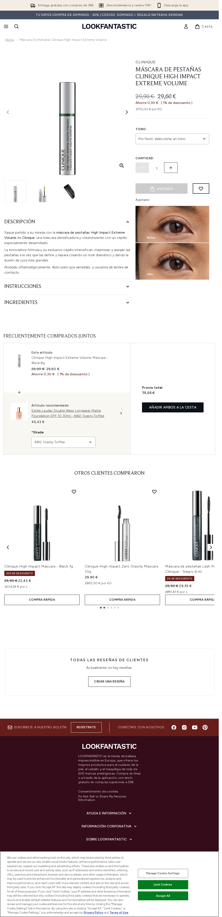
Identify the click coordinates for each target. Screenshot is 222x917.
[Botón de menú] (5, 26)
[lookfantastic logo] (109, 26)
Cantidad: (144, 158)
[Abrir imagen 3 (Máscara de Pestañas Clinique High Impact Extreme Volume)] (69, 191)
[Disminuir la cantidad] (142, 167)
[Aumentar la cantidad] (171, 167)
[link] (186, 26)
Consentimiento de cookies (98, 791)
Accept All (163, 895)
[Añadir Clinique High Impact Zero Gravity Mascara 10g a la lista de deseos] (154, 491)
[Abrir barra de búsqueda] (16, 26)
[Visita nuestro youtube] (194, 727)
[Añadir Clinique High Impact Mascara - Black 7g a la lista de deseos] (74, 491)
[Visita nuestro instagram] (184, 727)
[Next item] (210, 547)
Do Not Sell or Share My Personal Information (102, 798)
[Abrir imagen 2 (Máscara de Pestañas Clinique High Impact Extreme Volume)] (42, 191)
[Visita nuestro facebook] (174, 727)
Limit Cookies (163, 884)
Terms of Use (118, 912)
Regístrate (86, 727)
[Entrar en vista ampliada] (121, 165)
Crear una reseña (109, 681)
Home (9, 40)
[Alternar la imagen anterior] (7, 112)
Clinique (145, 62)
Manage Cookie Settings (163, 873)
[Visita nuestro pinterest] (205, 727)
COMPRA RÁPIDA (42, 600)
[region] (109, 884)
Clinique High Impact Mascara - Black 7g (38, 566)
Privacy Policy (93, 912)
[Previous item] (7, 547)
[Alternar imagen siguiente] (126, 112)
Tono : (141, 129)
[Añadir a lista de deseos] (201, 188)
